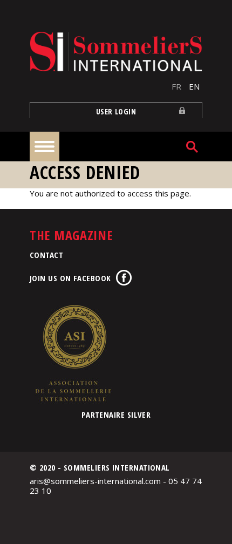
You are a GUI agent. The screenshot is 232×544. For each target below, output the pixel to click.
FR (176, 86)
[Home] (116, 51)
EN (194, 86)
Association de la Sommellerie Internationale (73, 353)
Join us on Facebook (70, 278)
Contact (46, 254)
